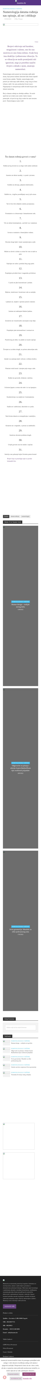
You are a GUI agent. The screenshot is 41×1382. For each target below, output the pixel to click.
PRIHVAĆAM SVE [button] (29, 1374)
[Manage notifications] (4, 1377)
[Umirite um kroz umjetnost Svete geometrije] (6, 1066)
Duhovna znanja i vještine (12, 9)
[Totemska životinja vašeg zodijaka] (6, 1074)
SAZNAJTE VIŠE (10, 1306)
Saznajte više (27, 1378)
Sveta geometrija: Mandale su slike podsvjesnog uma (20, 930)
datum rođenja (15, 516)
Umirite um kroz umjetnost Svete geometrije (23, 1067)
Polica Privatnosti (8, 1348)
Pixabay (36, 41)
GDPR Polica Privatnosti (10, 1344)
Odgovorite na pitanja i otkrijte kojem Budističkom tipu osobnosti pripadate (20, 768)
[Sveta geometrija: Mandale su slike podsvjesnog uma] (6, 1058)
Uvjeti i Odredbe (7, 1352)
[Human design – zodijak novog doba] (6, 1042)
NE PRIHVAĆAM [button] (16, 1378)
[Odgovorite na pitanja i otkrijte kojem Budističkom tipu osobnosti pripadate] (6, 1050)
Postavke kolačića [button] (13, 1374)
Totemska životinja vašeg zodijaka (21, 1074)
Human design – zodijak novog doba (20, 605)
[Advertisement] (20, 130)
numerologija (25, 516)
